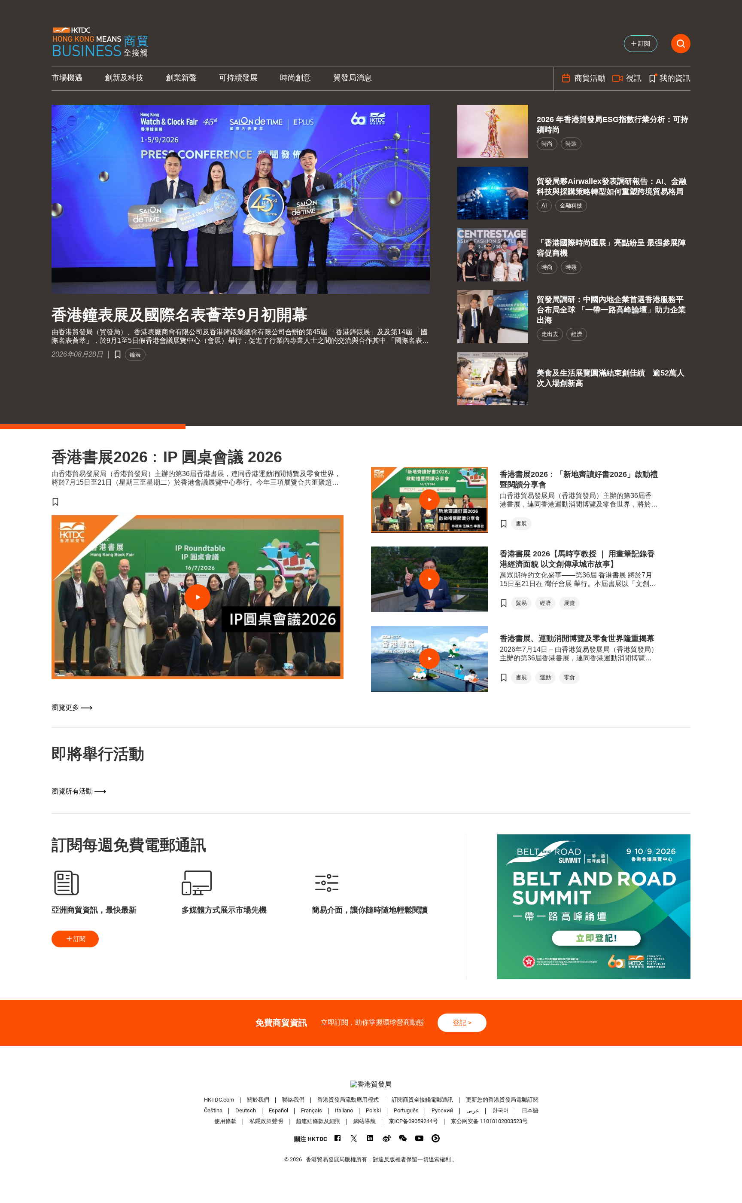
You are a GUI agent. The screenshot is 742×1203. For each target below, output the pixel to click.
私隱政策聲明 (266, 1121)
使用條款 (225, 1121)
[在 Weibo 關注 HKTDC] (387, 1138)
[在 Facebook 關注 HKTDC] (338, 1138)
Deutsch (245, 1110)
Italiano (344, 1110)
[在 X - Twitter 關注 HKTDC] (354, 1138)
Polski (373, 1110)
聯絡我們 (293, 1099)
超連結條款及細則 (318, 1121)
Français (311, 1110)
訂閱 (79, 938)
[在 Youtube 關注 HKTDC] (419, 1138)
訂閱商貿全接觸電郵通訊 (422, 1099)
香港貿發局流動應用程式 (348, 1099)
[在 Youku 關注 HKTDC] (436, 1138)
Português (406, 1110)
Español (278, 1110)
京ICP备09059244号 (413, 1121)
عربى (472, 1110)
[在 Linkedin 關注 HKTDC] (370, 1138)
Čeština (213, 1110)
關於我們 (258, 1099)
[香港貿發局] (371, 1084)
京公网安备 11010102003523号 (489, 1121)
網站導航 (364, 1121)
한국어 (500, 1110)
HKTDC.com (219, 1099)
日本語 (530, 1110)
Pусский (442, 1110)
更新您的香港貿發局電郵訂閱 (502, 1099)
